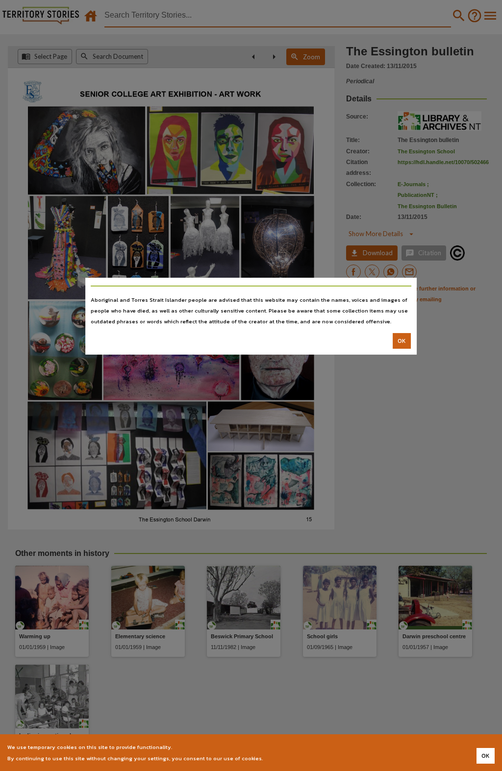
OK (402, 341)
